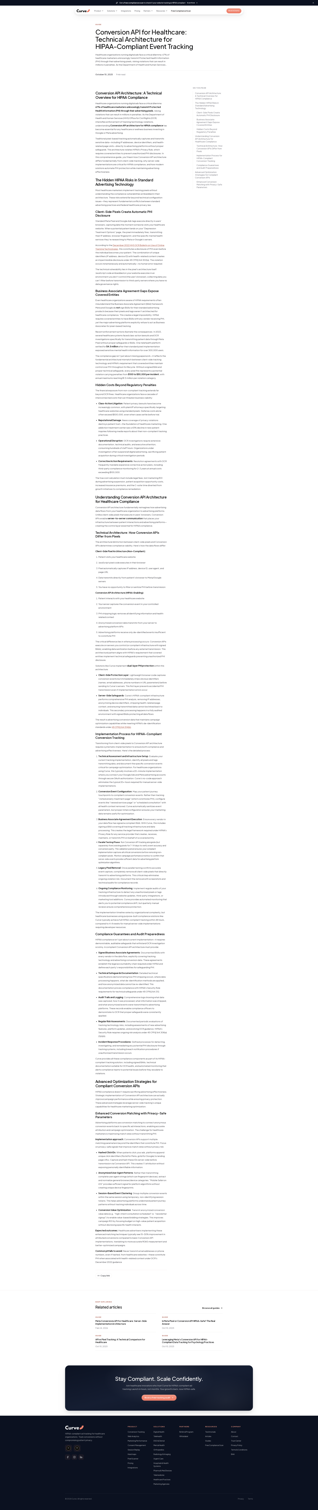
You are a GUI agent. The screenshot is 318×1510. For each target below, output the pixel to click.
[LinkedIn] (81, 1457)
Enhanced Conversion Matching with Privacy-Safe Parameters (209, 184)
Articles (208, 1436)
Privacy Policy (236, 1445)
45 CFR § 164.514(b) (121, 727)
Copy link (105, 1275)
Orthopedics (159, 1450)
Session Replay (134, 1450)
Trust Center (236, 1441)
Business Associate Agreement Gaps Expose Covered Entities (208, 122)
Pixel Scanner (133, 1458)
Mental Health (159, 1445)
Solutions (111, 11)
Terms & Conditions (239, 1450)
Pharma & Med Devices (163, 1470)
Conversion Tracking (136, 1432)
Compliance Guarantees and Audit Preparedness (208, 166)
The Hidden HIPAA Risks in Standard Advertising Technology (207, 106)
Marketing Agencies (161, 1484)
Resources (160, 11)
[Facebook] (67, 1457)
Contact (234, 1436)
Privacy (241, 1499)
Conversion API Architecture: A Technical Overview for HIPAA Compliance (208, 96)
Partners (147, 11)
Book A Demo (233, 11)
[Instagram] (74, 1457)
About (233, 1432)
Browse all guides (211, 1308)
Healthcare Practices (162, 1479)
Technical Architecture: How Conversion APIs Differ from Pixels (209, 148)
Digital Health (159, 1432)
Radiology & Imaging (162, 1454)
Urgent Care (158, 1458)
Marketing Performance (137, 1441)
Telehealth (158, 1436)
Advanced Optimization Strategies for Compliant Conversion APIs (206, 175)
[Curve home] (83, 10)
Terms (250, 1499)
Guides (208, 1441)
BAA (233, 1454)
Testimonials (210, 1432)
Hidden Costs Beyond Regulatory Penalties (207, 130)
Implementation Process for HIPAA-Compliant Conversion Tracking (209, 158)
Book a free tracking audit (157, 1397)
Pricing (137, 11)
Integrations (126, 11)
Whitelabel (183, 1436)
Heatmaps (132, 1454)
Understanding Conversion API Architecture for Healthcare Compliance (207, 139)
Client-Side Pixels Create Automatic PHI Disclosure (208, 114)
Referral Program (186, 1432)
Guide (98, 24)
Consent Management (137, 1445)
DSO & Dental (159, 1441)
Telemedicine (159, 1475)
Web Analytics (133, 1436)
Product (97, 11)
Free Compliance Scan (181, 11)
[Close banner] (313, 3)
